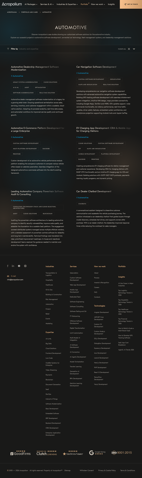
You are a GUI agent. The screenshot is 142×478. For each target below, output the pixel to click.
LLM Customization (76, 333)
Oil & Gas (49, 290)
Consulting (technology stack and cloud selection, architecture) (34, 207)
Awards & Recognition (101, 282)
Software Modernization (23, 93)
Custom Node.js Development (99, 333)
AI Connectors (75, 352)
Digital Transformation (77, 328)
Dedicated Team (75, 297)
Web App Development (78, 285)
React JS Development (101, 372)
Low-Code (49, 358)
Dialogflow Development (102, 343)
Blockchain (47, 213)
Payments (49, 375)
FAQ (95, 292)
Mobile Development (86, 154)
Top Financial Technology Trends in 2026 (125, 321)
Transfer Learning (75, 366)
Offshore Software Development (76, 322)
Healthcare (49, 285)
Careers (96, 287)
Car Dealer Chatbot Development (93, 191)
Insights (121, 277)
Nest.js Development (101, 363)
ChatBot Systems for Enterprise (52, 364)
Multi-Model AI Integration (75, 339)
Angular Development (101, 312)
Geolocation (115, 79)
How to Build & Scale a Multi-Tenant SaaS (126, 330)
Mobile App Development (74, 291)
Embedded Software (52, 413)
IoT (79, 149)
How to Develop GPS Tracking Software (125, 337)
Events (48, 319)
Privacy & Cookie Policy (107, 471)
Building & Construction (54, 294)
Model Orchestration (77, 362)
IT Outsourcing (75, 316)
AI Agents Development (78, 357)
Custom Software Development (91, 79)
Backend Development (53, 423)
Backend (46, 149)
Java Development (100, 353)
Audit (27, 87)
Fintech (48, 309)
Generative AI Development (74, 373)
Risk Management (52, 299)
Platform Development (110, 154)
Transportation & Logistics (51, 274)
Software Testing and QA (78, 311)
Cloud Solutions (50, 82)
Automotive (18, 76)
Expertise (50, 332)
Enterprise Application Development (53, 434)
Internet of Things (52, 399)
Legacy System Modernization (25, 82)
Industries (50, 266)
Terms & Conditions (127, 471)
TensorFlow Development (98, 378)
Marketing (49, 323)
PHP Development (100, 367)
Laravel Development (101, 358)
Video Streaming (51, 370)
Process (96, 278)
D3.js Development (100, 338)
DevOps (48, 394)
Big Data (48, 344)
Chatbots (82, 204)
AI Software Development (74, 346)
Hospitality (49, 280)
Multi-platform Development (25, 149)
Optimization (40, 87)
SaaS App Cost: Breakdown (123, 344)
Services (73, 266)
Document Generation (53, 384)
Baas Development (52, 409)
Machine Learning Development (76, 385)
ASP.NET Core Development (99, 318)
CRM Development (52, 428)
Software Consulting (76, 306)
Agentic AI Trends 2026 (126, 350)
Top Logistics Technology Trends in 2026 (125, 293)
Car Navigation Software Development (96, 67)
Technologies (99, 306)
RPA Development (76, 378)
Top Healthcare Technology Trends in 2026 (125, 312)
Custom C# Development (98, 325)
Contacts (97, 297)
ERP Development (52, 418)
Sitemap (67, 471)
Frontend (17, 154)
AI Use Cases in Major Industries (125, 285)
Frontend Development (53, 353)
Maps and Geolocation (87, 84)
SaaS (47, 389)
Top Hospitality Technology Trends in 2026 (125, 302)
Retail (47, 314)
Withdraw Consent (87, 471)
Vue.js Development (100, 384)
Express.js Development (102, 348)
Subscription (74, 273)
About (96, 273)
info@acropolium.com (15, 280)
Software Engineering (77, 302)
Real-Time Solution (47, 93)
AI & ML (16, 87)
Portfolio (121, 266)
